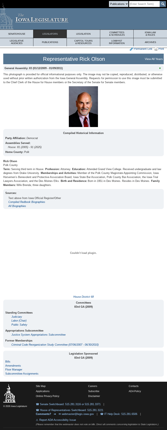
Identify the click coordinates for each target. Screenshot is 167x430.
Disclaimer (94, 396)
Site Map (41, 386)
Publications (50, 42)
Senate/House (16, 34)
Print (161, 48)
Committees (117, 33)
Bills (7, 361)
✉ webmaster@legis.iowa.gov (76, 414)
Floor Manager (13, 369)
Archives (150, 42)
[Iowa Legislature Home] (83, 19)
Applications (42, 391)
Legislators (50, 34)
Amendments (13, 365)
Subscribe (93, 391)
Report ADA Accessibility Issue (57, 419)
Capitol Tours (83, 42)
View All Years (154, 59)
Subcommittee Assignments (21, 373)
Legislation (83, 34)
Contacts (133, 386)
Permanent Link (142, 48)
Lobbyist (117, 42)
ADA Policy (135, 391)
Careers (92, 386)
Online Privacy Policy (47, 396)
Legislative (17, 42)
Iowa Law (150, 33)
